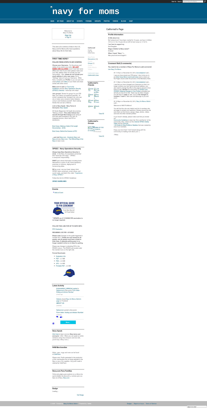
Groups (90, 63)
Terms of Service (151, 403)
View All (101, 113)
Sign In (179, 1)
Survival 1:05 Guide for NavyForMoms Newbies (126, 124)
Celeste (58, 299)
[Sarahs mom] (96, 102)
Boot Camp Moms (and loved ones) (127, 77)
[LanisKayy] (90, 102)
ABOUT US (60, 303)
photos (58, 82)
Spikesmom (60, 310)
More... (68, 322)
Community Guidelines (121, 120)
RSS (53, 324)
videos (66, 82)
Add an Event (59, 192)
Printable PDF (60, 266)
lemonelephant (140, 73)
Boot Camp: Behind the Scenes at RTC (64, 131)
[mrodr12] (90, 90)
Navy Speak (64, 108)
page (57, 301)
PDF (57, 259)
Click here (55, 334)
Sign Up (174, 1)
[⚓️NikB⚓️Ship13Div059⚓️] (96, 90)
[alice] (90, 108)
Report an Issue (139, 403)
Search (205, 1)
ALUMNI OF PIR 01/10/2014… (98, 128)
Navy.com (66, 378)
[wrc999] (90, 96)
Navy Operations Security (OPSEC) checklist (66, 89)
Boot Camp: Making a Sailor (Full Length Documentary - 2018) (65, 127)
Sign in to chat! (192, 406)
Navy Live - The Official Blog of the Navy (67, 140)
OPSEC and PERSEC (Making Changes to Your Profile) (130, 90)
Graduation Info (61, 256)
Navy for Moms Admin (143, 101)
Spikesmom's (60, 290)
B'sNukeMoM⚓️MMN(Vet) (64, 288)
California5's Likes (93, 75)
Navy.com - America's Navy (68, 137)
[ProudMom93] (96, 96)
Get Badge (80, 395)
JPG (57, 263)
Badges (129, 403)
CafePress (57, 354)
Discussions (91, 59)
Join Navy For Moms (114, 69)
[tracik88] (96, 108)
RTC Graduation (57, 229)
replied (75, 288)
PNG (57, 261)
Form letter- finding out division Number (68, 291)
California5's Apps (93, 73)
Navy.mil (55, 139)
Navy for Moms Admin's (73, 299)
